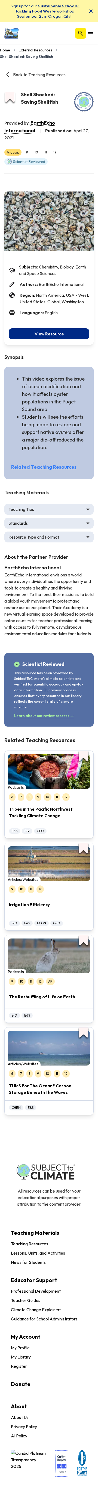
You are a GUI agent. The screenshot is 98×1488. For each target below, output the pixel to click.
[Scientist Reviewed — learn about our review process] (84, 102)
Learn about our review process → (44, 716)
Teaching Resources (29, 1243)
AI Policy (19, 1435)
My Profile (20, 1347)
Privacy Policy (24, 1426)
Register (19, 1366)
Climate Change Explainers (36, 1309)
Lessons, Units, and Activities (38, 1253)
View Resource (49, 334)
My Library (21, 1357)
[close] (91, 11)
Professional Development (36, 1291)
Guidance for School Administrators (44, 1319)
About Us (20, 1417)
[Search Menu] (80, 33)
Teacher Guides (25, 1300)
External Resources (35, 50)
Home (5, 50)
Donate (20, 1384)
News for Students (28, 1262)
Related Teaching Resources (43, 467)
